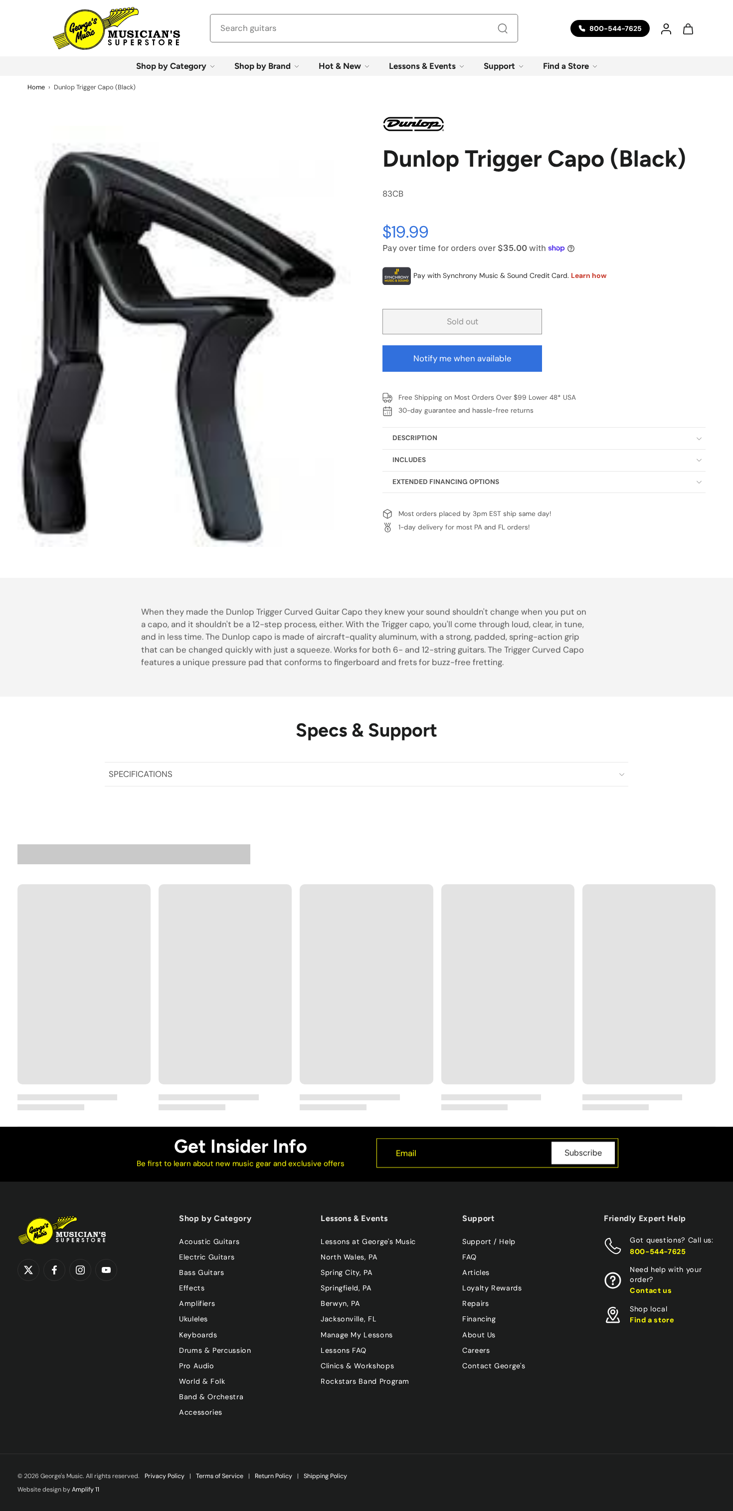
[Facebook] (54, 1270)
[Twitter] (28, 1270)
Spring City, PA (347, 1272)
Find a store (652, 1319)
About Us (479, 1334)
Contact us (651, 1290)
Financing (479, 1318)
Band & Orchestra (211, 1396)
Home (36, 87)
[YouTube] (106, 1270)
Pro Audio (196, 1365)
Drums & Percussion (215, 1349)
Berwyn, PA (340, 1303)
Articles (476, 1272)
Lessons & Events (422, 66)
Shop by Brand (262, 66)
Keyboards (198, 1334)
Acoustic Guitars (209, 1241)
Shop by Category (171, 66)
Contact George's (493, 1365)
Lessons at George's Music (368, 1241)
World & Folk (202, 1380)
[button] (666, 28)
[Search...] (503, 28)
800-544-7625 (658, 1251)
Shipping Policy (325, 1476)
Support (499, 66)
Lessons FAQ (343, 1349)
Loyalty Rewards (492, 1287)
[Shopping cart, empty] (688, 28)
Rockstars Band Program (365, 1380)
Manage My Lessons (357, 1334)
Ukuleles (193, 1318)
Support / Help (489, 1241)
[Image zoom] (184, 336)
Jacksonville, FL (348, 1318)
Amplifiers (197, 1303)
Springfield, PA (346, 1287)
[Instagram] (80, 1270)
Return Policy (273, 1476)
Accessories (200, 1412)
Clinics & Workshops (357, 1365)
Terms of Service (219, 1476)
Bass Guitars (201, 1272)
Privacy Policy (164, 1476)
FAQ (469, 1257)
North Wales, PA (349, 1257)
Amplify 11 (85, 1490)
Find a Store (566, 66)
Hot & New (340, 66)
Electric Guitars (206, 1257)
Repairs (475, 1303)
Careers (476, 1349)
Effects (191, 1287)
